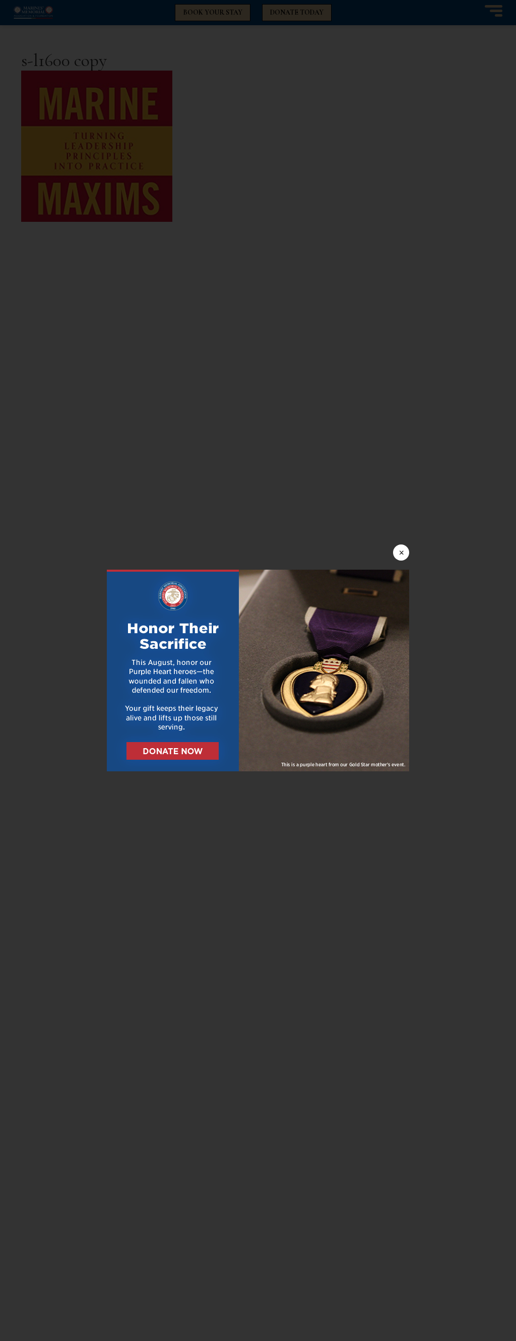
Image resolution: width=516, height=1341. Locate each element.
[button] (258, 670)
